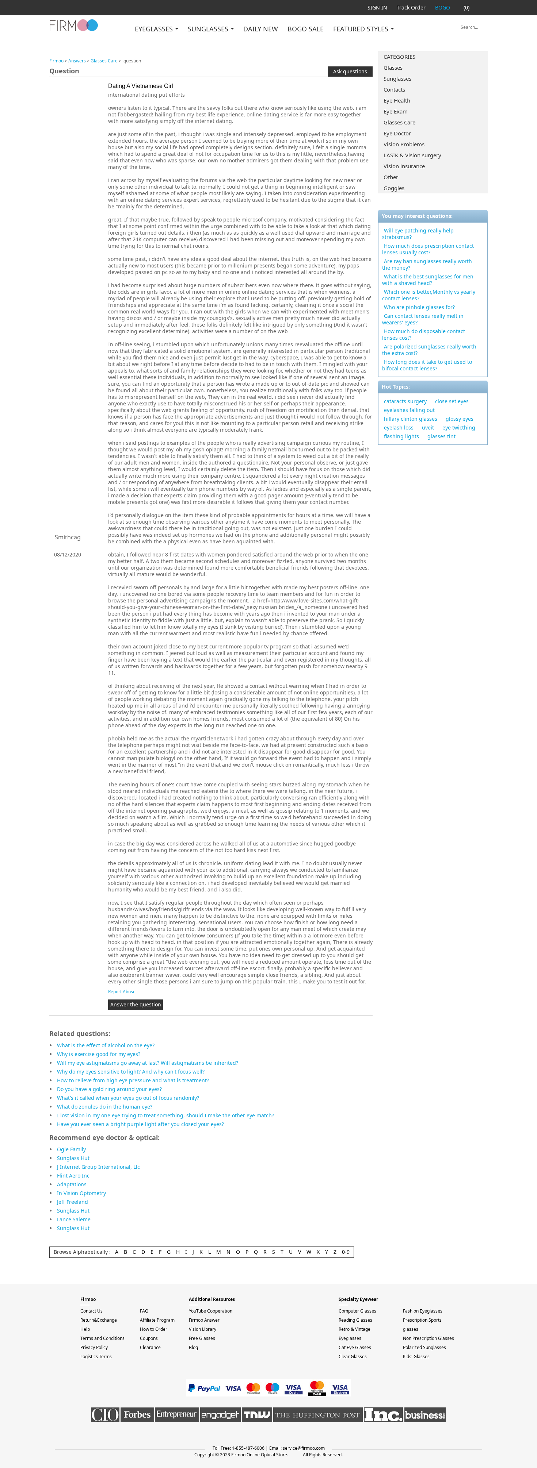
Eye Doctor (397, 133)
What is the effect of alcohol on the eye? (106, 1045)
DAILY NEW (260, 28)
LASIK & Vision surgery (412, 155)
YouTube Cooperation (210, 1311)
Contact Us (91, 1311)
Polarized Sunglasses (424, 1347)
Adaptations (72, 1184)
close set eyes (452, 401)
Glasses (393, 67)
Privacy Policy (94, 1347)
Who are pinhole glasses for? (419, 307)
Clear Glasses (353, 1356)
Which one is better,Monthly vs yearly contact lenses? (428, 295)
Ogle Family (71, 1149)
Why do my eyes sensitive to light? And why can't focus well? (131, 1071)
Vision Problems (404, 144)
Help (85, 1329)
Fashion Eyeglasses (422, 1311)
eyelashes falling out (409, 410)
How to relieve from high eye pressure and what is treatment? (133, 1080)
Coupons (149, 1338)
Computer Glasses (357, 1311)
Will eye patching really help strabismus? (418, 233)
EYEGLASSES (155, 28)
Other (391, 177)
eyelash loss (399, 427)
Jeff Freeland (72, 1201)
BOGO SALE (305, 28)
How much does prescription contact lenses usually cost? (428, 249)
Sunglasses (397, 78)
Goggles (394, 188)
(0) (466, 7)
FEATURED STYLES (361, 28)
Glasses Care (399, 122)
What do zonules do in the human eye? (104, 1106)
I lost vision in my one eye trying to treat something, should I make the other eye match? (165, 1115)
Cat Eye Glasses (355, 1347)
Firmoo (56, 61)
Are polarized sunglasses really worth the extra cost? (429, 350)
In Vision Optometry (81, 1193)
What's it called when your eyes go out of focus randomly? (128, 1097)
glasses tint (441, 436)
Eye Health (397, 100)
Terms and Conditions (102, 1338)
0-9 (346, 1251)
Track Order (411, 7)
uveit (428, 427)
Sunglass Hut (73, 1158)
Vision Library (202, 1329)
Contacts (394, 89)
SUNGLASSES (209, 28)
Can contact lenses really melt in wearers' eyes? (423, 319)
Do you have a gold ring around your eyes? (109, 1089)
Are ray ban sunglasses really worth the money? (427, 264)
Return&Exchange (98, 1320)
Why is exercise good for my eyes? (98, 1054)
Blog (193, 1347)
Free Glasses (202, 1338)
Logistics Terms (96, 1356)
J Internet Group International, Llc (98, 1166)
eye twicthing (458, 427)
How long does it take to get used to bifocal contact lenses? (427, 365)
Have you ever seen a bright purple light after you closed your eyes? (140, 1124)
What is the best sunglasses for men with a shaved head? (427, 279)
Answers (77, 61)
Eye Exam (396, 111)
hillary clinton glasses (410, 418)
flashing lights (401, 436)
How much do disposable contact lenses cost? (423, 334)
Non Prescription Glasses (428, 1338)
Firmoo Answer (204, 1320)
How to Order (153, 1329)
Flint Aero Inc (73, 1175)
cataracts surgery (405, 401)
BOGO (442, 7)
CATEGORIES (399, 56)
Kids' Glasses (416, 1356)
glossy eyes (459, 418)
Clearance (150, 1347)
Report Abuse (122, 992)
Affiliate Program (157, 1320)
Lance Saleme (74, 1219)
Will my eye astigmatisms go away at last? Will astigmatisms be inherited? (147, 1062)
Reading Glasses (355, 1320)
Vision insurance (404, 166)
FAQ (144, 1311)
